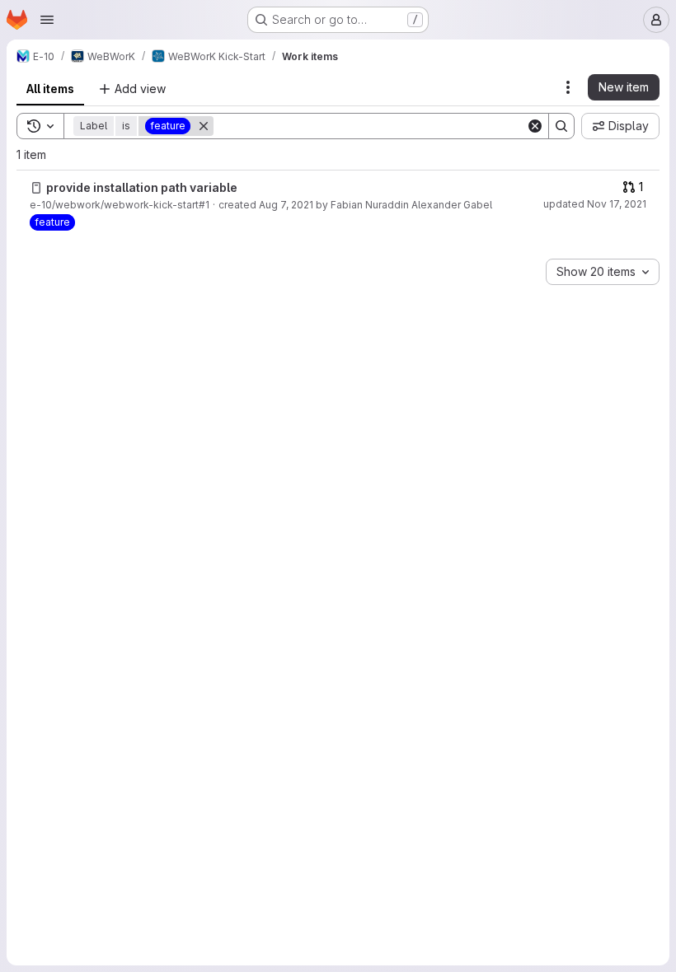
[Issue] (36, 187)
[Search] (561, 126)
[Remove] (204, 126)
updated (594, 204)
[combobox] (603, 272)
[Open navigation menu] (47, 20)
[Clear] (535, 126)
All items (50, 89)
